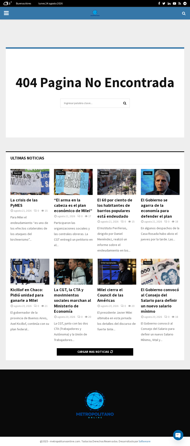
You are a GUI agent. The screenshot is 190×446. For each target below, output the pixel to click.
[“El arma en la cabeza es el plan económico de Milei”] (73, 182)
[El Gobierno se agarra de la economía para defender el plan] (160, 182)
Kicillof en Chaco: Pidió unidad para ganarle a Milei (27, 295)
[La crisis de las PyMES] (29, 182)
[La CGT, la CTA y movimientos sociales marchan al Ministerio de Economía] (73, 272)
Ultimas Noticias (27, 158)
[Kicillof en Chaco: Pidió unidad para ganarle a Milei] (29, 272)
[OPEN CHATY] (178, 435)
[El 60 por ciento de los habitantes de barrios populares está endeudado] (116, 182)
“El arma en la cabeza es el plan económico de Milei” (73, 205)
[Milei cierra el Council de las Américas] (116, 272)
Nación (17, 173)
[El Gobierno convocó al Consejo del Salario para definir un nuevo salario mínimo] (160, 272)
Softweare (144, 441)
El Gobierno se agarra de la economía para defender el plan (156, 208)
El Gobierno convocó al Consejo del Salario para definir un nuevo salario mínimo (160, 300)
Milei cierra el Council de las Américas (110, 295)
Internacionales (108, 262)
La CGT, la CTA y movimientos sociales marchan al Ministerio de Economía (72, 300)
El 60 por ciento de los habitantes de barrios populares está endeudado (114, 208)
